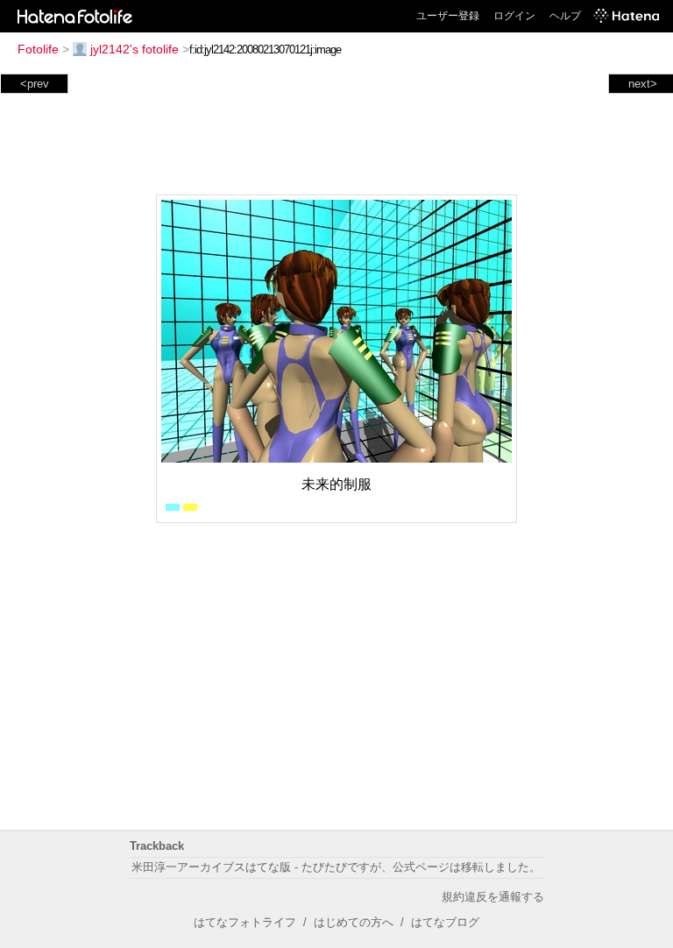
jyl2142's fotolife (134, 49)
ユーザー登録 (447, 16)
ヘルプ (565, 16)
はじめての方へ (353, 922)
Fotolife (38, 49)
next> (642, 83)
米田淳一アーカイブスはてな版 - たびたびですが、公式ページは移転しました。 (336, 867)
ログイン (514, 16)
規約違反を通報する (493, 896)
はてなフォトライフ (245, 922)
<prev (34, 83)
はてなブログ (445, 922)
